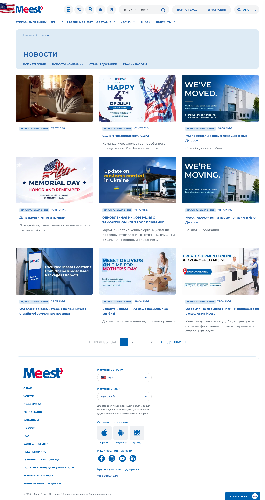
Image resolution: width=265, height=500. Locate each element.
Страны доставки (103, 64)
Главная (28, 35)
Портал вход (187, 9)
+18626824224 (107, 475)
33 (152, 342)
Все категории (34, 64)
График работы (135, 64)
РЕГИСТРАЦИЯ (216, 9)
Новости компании (68, 64)
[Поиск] (163, 10)
